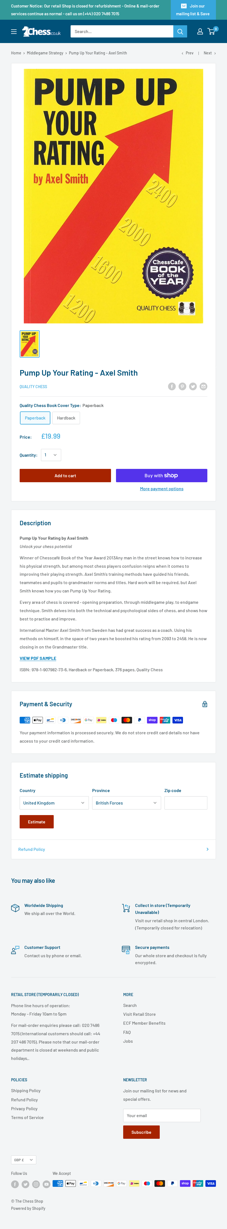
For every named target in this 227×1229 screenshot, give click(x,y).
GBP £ (19, 1159)
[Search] (180, 31)
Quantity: (29, 455)
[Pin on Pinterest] (182, 386)
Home (16, 53)
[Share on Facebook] (172, 386)
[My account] (200, 31)
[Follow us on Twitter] (25, 1184)
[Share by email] (203, 386)
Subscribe (141, 1132)
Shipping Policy (26, 1090)
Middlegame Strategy (45, 53)
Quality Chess (33, 386)
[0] (211, 31)
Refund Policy (31, 849)
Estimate (36, 821)
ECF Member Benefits (144, 1023)
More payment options (162, 488)
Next (208, 53)
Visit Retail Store (139, 1014)
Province (101, 790)
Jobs (128, 1041)
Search (130, 1005)
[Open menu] (14, 31)
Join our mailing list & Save (193, 9)
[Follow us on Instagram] (36, 1184)
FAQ (127, 1032)
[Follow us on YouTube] (46, 1184)
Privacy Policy (24, 1108)
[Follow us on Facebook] (15, 1184)
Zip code (172, 790)
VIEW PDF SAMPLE (38, 658)
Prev (190, 53)
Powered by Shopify (28, 1208)
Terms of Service (27, 1117)
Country (27, 790)
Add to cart (65, 475)
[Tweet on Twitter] (193, 386)
